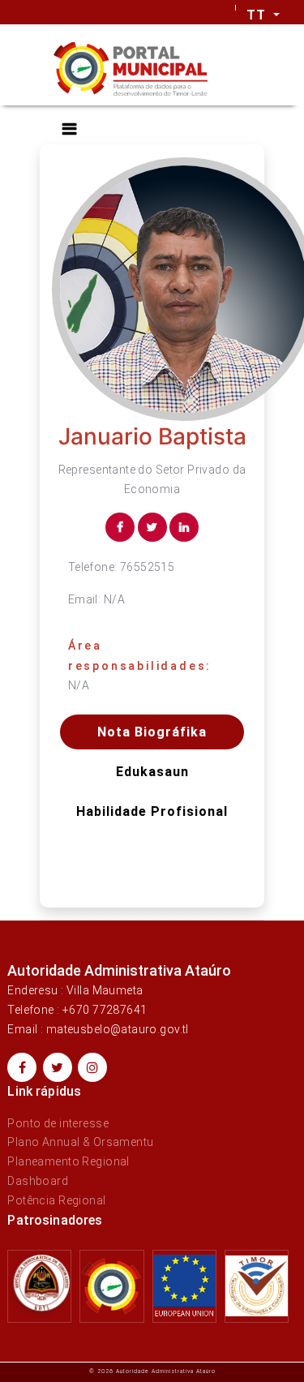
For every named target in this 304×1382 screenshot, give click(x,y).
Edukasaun (152, 771)
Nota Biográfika (152, 732)
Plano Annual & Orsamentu (80, 1141)
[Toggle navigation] (69, 128)
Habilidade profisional (152, 811)
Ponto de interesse (58, 1123)
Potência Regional (56, 1200)
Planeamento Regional (68, 1161)
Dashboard (37, 1180)
